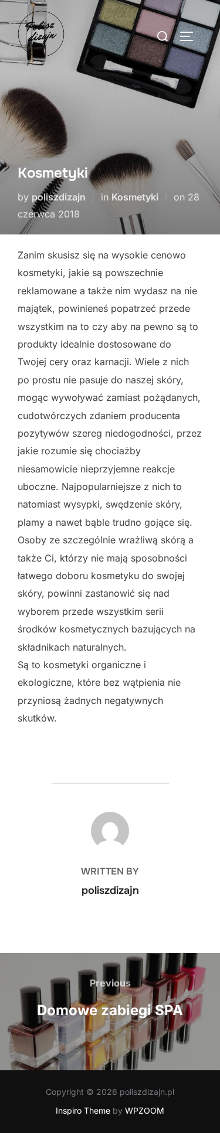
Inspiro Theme (83, 1110)
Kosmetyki (134, 197)
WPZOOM (144, 1110)
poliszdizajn (59, 197)
